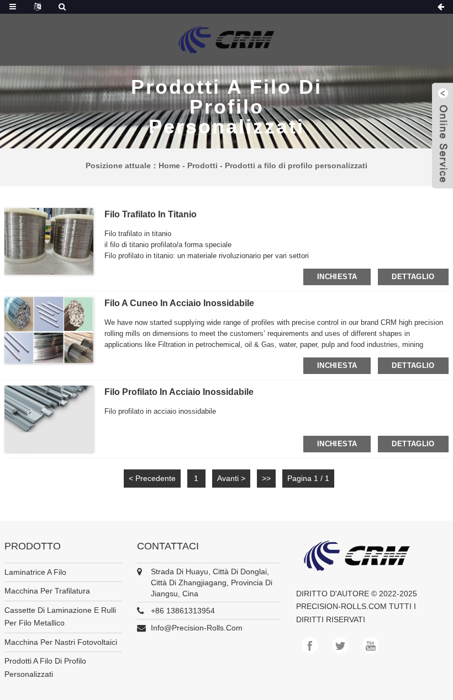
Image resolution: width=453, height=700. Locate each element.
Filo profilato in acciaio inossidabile (179, 392)
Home (169, 165)
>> (266, 478)
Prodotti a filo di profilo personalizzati (296, 165)
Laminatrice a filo (35, 572)
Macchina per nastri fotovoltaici (60, 642)
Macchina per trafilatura (47, 590)
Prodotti (202, 165)
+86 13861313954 (183, 610)
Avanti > (231, 478)
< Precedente (152, 478)
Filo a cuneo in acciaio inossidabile (179, 303)
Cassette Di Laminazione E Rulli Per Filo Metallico (60, 617)
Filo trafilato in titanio (150, 214)
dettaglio (413, 276)
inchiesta (337, 276)
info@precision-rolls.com (197, 627)
